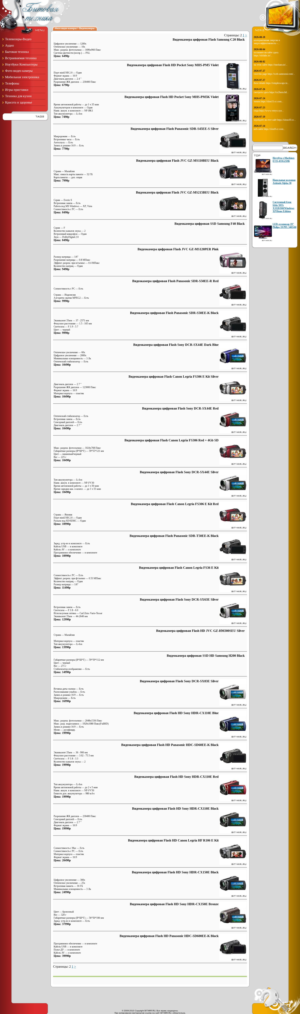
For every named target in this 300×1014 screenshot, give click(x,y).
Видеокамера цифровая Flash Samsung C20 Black (209, 39)
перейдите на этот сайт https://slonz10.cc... (275, 119)
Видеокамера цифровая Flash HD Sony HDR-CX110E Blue (176, 713)
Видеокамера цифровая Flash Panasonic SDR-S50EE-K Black (174, 313)
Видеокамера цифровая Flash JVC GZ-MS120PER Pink (178, 249)
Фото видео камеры (19, 70)
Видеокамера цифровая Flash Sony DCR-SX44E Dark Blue (176, 344)
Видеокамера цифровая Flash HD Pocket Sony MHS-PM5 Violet (173, 65)
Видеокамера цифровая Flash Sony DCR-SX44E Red (180, 408)
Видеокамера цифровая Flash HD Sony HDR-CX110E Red (176, 776)
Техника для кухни (18, 96)
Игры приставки (16, 89)
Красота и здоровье (18, 102)
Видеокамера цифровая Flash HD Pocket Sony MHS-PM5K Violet (171, 97)
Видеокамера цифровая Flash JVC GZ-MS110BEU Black (177, 160)
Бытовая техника (17, 51)
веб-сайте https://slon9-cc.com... (269, 129)
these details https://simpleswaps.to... (271, 83)
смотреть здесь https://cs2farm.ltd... (271, 92)
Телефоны (12, 83)
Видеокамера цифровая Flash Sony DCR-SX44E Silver (179, 472)
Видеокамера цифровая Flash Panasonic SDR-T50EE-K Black (174, 536)
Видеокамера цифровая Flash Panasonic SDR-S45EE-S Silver (175, 128)
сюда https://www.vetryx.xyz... (269, 110)
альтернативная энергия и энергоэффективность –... (267, 42)
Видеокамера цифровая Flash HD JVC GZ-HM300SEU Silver (200, 630)
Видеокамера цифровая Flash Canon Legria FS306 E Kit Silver (174, 376)
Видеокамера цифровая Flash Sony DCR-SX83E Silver (179, 681)
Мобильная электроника (22, 77)
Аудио (9, 45)
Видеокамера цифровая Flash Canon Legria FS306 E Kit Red (175, 504)
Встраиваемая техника (21, 58)
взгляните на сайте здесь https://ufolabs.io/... (266, 54)
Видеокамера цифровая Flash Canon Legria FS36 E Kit (179, 567)
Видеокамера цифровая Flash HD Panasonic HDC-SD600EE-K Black (169, 936)
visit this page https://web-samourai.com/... (274, 73)
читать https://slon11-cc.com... (268, 101)
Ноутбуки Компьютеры (21, 64)
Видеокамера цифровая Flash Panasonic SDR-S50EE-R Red (175, 281)
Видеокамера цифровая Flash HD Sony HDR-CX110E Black (175, 808)
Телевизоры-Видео (18, 39)
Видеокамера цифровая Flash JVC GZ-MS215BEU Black (177, 192)
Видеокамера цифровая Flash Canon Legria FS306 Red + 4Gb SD (171, 440)
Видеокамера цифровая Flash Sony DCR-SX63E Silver (179, 599)
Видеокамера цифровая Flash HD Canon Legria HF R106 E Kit (173, 840)
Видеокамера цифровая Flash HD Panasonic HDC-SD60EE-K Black (170, 745)
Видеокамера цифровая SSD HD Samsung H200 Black (206, 655)
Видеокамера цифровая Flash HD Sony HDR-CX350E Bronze (174, 904)
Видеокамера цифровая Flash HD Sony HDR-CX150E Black (175, 872)
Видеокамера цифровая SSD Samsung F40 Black (209, 223)
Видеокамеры (86, 28)
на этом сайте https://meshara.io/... (270, 64)
